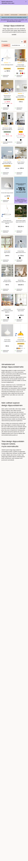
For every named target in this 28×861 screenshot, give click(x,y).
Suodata (6, 45)
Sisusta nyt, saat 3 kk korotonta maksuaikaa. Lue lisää (14, 17)
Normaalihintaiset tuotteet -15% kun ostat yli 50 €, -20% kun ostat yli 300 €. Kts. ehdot (14, 20)
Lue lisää (14, 34)
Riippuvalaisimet (22, 14)
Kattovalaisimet (14, 14)
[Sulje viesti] (26, 1)
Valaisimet (7, 14)
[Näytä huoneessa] (23, 41)
